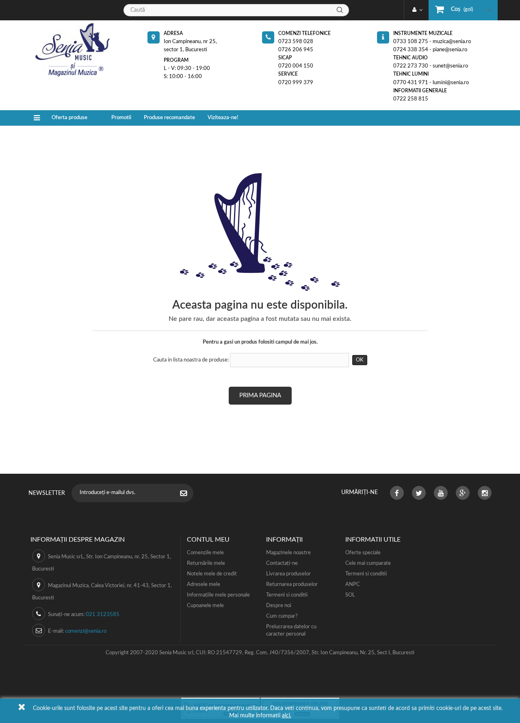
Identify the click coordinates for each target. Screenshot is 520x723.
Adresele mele (203, 584)
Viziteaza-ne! (223, 117)
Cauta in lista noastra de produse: (191, 360)
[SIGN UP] (187, 494)
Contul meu (208, 539)
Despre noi (278, 605)
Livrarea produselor (288, 574)
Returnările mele (206, 563)
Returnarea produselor (292, 584)
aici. (286, 716)
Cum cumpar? (282, 616)
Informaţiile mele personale (218, 595)
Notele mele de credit (212, 574)
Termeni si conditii (287, 595)
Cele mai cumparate (368, 563)
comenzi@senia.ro (85, 631)
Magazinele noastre (288, 552)
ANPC (352, 584)
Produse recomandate (169, 117)
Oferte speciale (363, 552)
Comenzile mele (205, 552)
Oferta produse (69, 117)
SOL (350, 595)
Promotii (121, 117)
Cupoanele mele (205, 605)
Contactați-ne (282, 563)
